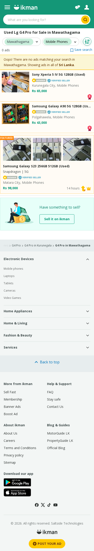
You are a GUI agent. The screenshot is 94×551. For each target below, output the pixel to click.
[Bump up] (83, 188)
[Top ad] (89, 96)
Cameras (9, 290)
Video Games (12, 298)
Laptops (9, 276)
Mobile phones (13, 269)
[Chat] (77, 7)
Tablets (8, 283)
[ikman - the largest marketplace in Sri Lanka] (25, 7)
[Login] (86, 7)
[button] (81, 49)
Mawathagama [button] (18, 42)
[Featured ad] (88, 188)
